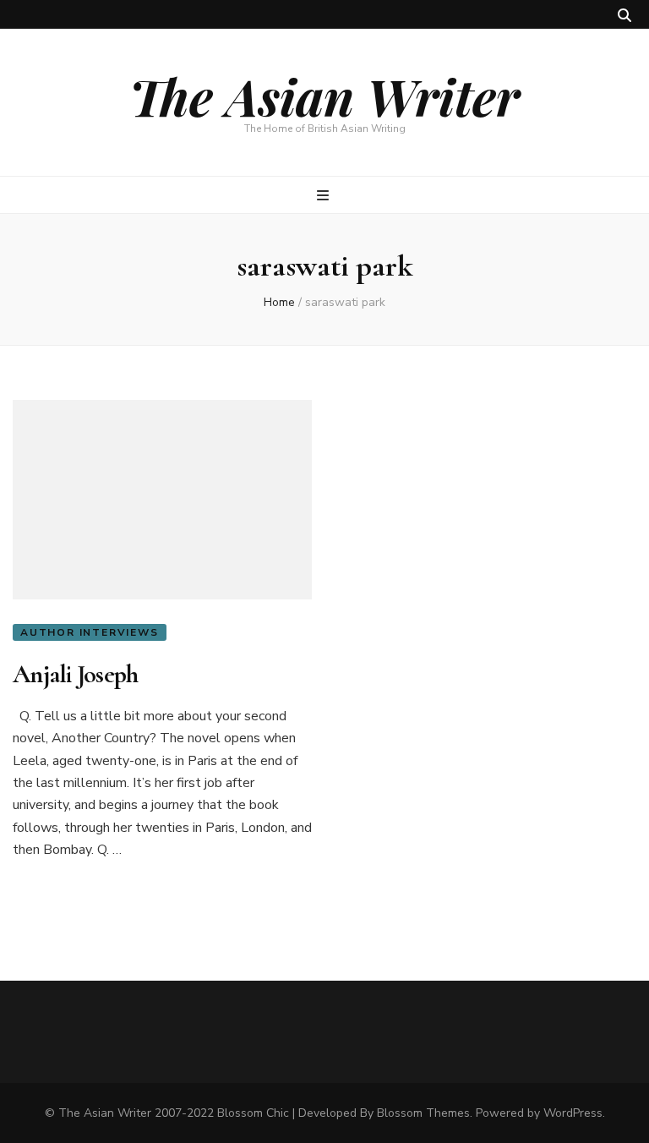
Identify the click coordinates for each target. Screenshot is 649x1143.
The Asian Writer (324, 95)
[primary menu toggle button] (325, 196)
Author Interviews (89, 632)
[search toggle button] (624, 15)
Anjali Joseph (75, 674)
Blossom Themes (423, 1113)
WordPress (573, 1113)
